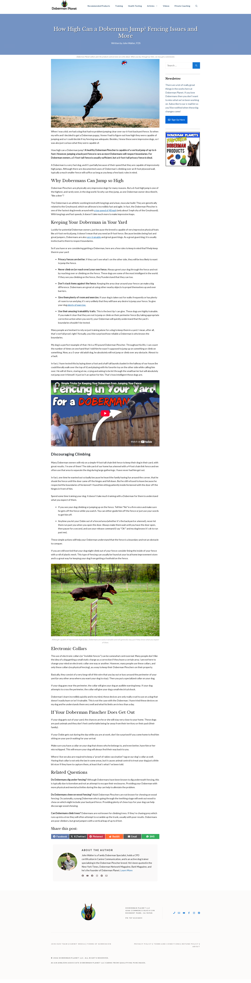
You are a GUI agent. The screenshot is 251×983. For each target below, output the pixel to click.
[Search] (196, 65)
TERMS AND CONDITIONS (167, 944)
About (196, 946)
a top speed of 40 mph (105, 210)
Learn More (126, 870)
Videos (166, 6)
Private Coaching (182, 6)
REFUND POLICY (190, 944)
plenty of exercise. (76, 305)
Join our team (59, 944)
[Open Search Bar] (196, 6)
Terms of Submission (99, 944)
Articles (150, 6)
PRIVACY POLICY (143, 944)
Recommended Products (99, 6)
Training (119, 6)
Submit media (77, 944)
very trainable (94, 237)
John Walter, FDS (131, 43)
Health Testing (135, 6)
